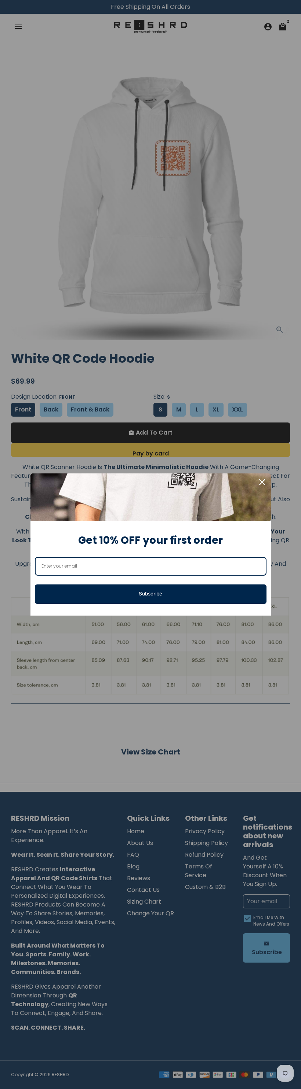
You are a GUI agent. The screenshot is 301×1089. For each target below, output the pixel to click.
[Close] (262, 482)
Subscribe (150, 594)
